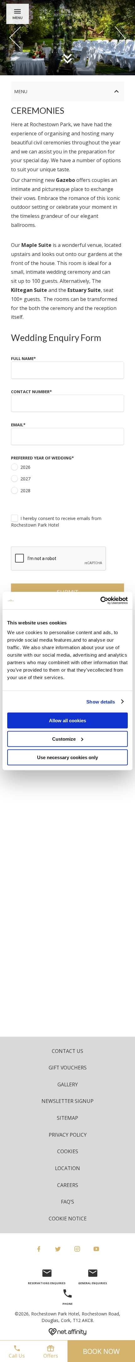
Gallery (67, 1084)
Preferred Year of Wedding (42, 458)
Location (67, 1168)
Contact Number (31, 391)
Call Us (17, 1355)
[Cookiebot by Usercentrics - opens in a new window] (100, 601)
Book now (101, 1351)
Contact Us (67, 1051)
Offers (50, 1355)
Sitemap (67, 1117)
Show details (100, 701)
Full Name (23, 358)
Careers (67, 1185)
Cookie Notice (68, 1218)
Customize (64, 738)
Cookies (67, 1151)
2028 (25, 490)
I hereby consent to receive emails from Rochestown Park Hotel (56, 521)
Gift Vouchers (68, 1067)
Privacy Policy (68, 1134)
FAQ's (67, 1201)
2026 (25, 467)
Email (18, 425)
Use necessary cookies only (67, 757)
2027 (25, 479)
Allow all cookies (67, 720)
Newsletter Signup (67, 1101)
